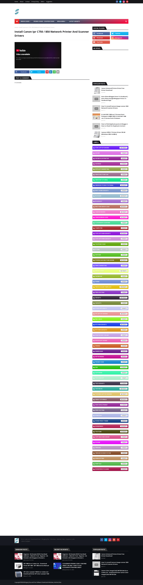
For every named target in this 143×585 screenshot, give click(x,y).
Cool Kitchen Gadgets (108, 239)
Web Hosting (108, 410)
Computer (108, 228)
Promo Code (108, 362)
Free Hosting (108, 292)
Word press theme (108, 421)
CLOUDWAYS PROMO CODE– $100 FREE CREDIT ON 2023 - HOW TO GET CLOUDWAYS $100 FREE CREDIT (74, 565)
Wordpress (108, 426)
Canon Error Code (108, 217)
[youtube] (101, 42)
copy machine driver (108, 437)
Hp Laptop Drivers (108, 314)
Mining (108, 346)
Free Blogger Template (108, 287)
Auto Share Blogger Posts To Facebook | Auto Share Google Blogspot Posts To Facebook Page (114, 98)
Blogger (108, 196)
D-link (108, 249)
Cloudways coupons (108, 223)
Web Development (108, 405)
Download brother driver (108, 260)
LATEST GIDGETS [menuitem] (74, 21)
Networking (108, 357)
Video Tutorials (108, 399)
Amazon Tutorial (108, 180)
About (21, 1)
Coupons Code (108, 244)
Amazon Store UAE (108, 174)
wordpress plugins (108, 469)
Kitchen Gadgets (108, 330)
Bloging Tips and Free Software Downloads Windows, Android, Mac (42, 582)
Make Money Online (108, 335)
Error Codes (108, 271)
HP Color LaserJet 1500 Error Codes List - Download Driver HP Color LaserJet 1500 (36, 573)
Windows (108, 415)
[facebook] (117, 1)
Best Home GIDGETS (108, 190)
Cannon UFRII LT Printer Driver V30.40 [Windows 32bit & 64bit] (113, 133)
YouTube (108, 431)
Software (108, 373)
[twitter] (120, 1)
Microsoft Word (108, 340)
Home (16, 1)
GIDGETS (108, 298)
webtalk (108, 464)
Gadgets (108, 303)
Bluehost (108, 201)
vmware (108, 448)
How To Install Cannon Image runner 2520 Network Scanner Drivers (114, 107)
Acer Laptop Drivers (108, 148)
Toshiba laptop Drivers (108, 394)
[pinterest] (127, 1)
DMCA (42, 1)
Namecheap (108, 351)
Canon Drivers (108, 212)
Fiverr (108, 282)
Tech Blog (108, 389)
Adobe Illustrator (108, 158)
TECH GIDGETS (108, 383)
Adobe (108, 153)
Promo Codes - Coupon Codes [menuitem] (44, 21)
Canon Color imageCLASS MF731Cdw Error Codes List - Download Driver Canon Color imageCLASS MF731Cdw (114, 572)
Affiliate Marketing (108, 169)
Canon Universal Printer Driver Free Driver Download (112, 89)
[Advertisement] (93, 11)
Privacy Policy (35, 1)
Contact (27, 1)
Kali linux (108, 319)
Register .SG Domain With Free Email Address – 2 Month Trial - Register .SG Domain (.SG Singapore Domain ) (36, 556)
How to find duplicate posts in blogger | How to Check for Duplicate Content (114, 125)
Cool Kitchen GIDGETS (108, 233)
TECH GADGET (108, 378)
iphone (108, 442)
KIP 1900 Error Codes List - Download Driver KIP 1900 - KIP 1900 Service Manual (36, 564)
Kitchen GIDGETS (108, 324)
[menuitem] (17, 21)
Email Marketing (108, 265)
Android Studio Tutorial (108, 185)
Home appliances (108, 308)
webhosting (108, 458)
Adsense (108, 164)
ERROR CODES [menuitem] (25, 21)
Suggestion (49, 1)
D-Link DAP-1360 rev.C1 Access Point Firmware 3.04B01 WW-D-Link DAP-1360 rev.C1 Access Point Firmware (113, 116)
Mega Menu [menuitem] (61, 21)
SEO (108, 367)
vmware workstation (108, 453)
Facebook (108, 276)
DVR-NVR (108, 255)
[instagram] (124, 1)
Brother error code (108, 207)
